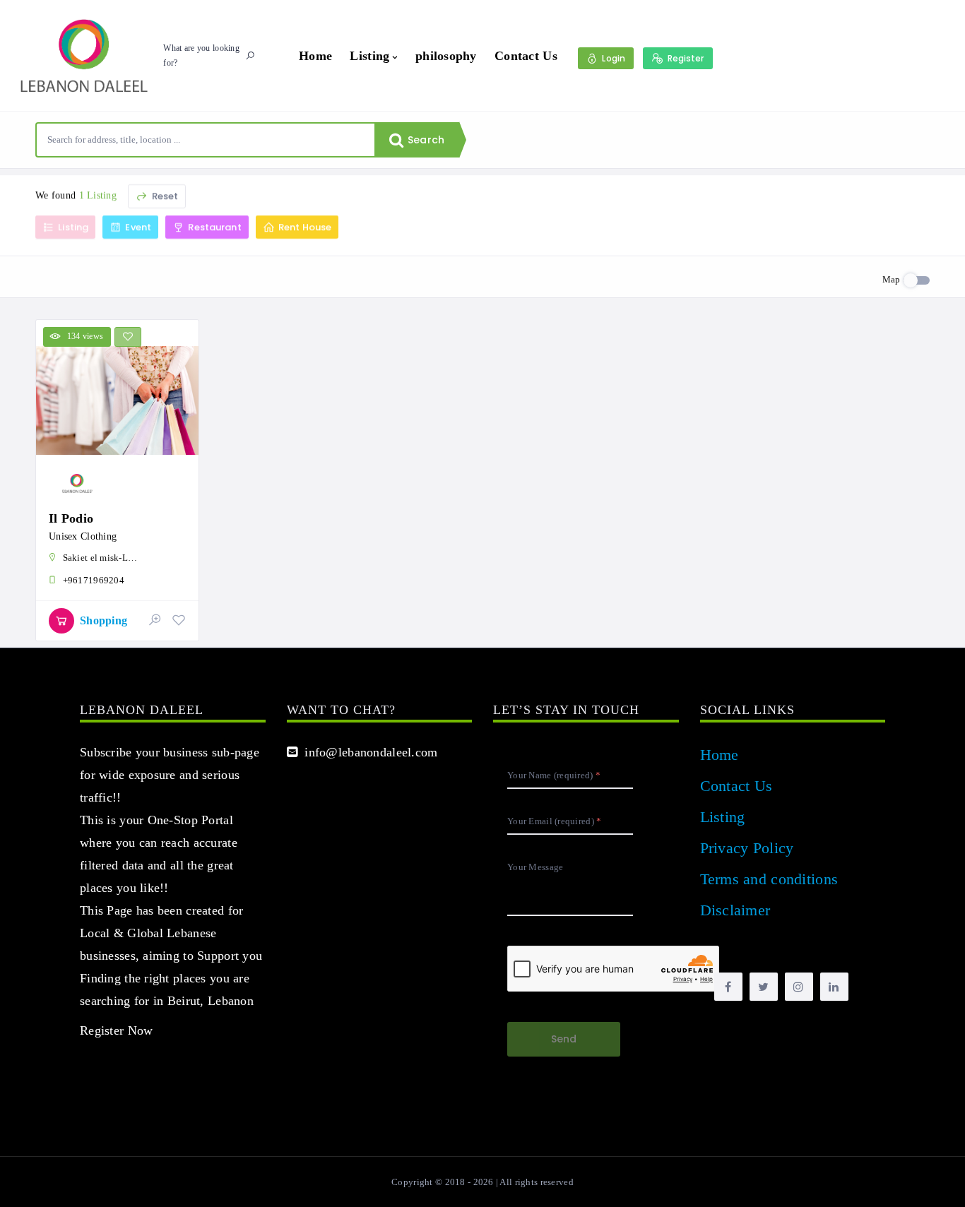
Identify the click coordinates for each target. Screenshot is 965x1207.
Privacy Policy (747, 848)
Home (315, 56)
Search (424, 140)
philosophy (446, 56)
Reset (163, 196)
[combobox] (205, 140)
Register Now (116, 1030)
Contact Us (526, 56)
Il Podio (71, 518)
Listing (369, 56)
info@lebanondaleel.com (367, 752)
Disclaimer (735, 910)
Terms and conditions (769, 879)
